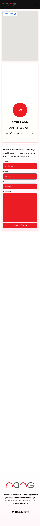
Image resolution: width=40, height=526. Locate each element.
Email (5, 172)
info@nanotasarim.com (20, 133)
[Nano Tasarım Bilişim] (9, 5)
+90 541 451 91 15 (20, 128)
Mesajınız (7, 192)
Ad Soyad (7, 162)
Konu (5, 182)
